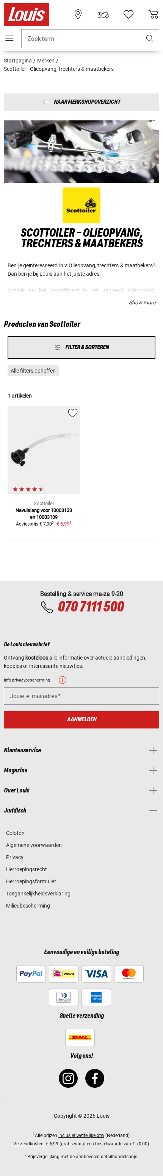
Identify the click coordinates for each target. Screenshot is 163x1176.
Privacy (15, 857)
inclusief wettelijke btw (81, 1135)
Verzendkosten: (29, 1143)
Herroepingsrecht (26, 869)
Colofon (15, 833)
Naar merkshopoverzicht (87, 102)
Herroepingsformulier (31, 881)
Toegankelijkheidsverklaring (38, 894)
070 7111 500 (91, 607)
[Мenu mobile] (9, 38)
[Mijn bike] (103, 14)
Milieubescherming (28, 906)
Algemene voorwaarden (34, 845)
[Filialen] (78, 14)
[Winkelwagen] (153, 14)
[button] (150, 39)
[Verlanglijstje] (128, 14)
